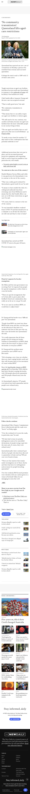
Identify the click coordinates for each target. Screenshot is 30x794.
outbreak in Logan (19, 92)
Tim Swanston (5, 36)
